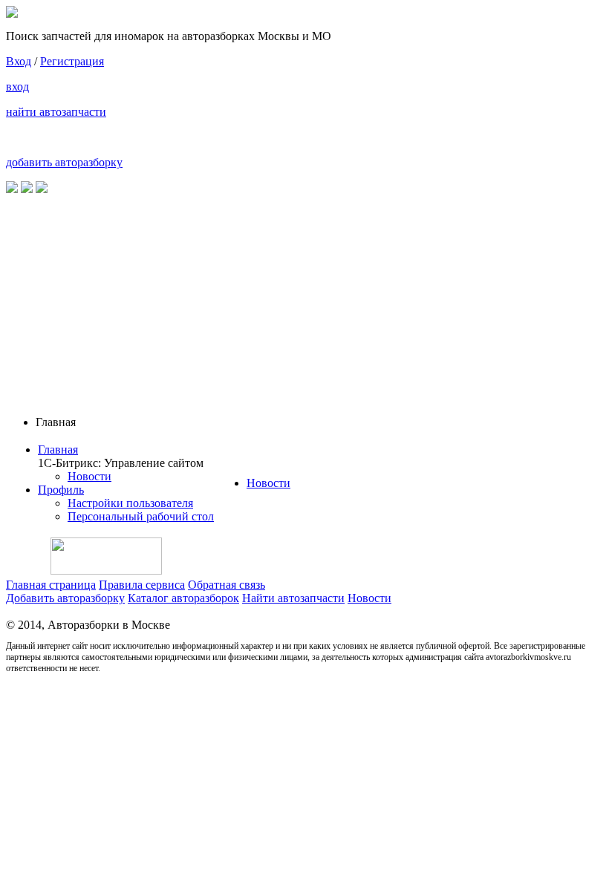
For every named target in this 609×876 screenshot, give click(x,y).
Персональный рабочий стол (141, 516)
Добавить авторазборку (65, 598)
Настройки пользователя (130, 503)
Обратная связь (226, 584)
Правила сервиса (142, 584)
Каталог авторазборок (183, 598)
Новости (89, 476)
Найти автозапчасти (293, 598)
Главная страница (51, 584)
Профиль (61, 489)
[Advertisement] (304, 300)
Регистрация (72, 61)
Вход (18, 61)
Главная (58, 449)
